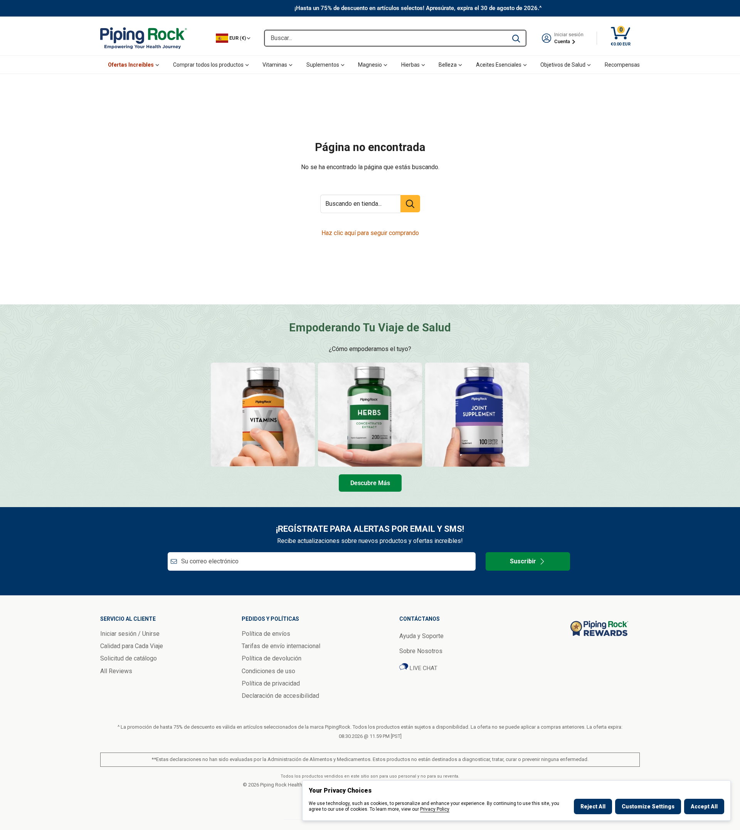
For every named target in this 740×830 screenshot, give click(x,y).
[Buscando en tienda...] (410, 203)
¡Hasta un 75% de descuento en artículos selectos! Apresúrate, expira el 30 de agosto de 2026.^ (418, 8)
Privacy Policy (434, 809)
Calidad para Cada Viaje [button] (131, 646)
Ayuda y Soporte (421, 636)
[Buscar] (516, 38)
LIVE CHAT (422, 668)
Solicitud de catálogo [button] (128, 658)
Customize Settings (648, 806)
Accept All (704, 806)
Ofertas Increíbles (131, 65)
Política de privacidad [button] (271, 683)
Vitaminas (274, 65)
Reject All (592, 806)
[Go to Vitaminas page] (263, 415)
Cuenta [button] (562, 41)
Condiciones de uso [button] (268, 671)
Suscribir (523, 561)
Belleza (448, 65)
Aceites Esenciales (498, 65)
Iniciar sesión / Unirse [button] (130, 633)
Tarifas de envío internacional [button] (281, 646)
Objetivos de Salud (562, 65)
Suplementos (322, 65)
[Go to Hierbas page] (370, 415)
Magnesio (370, 65)
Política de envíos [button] (266, 633)
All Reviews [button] (116, 671)
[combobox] (385, 38)
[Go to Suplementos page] (477, 415)
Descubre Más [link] (370, 483)
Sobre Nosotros (420, 651)
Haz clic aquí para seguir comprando (370, 233)
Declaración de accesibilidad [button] (280, 695)
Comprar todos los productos (208, 65)
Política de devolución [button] (271, 658)
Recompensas (622, 65)
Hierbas (410, 65)
